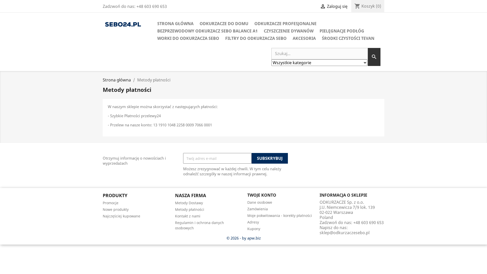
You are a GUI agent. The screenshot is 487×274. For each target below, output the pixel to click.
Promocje (110, 202)
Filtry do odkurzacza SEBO (256, 38)
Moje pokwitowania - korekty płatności (279, 215)
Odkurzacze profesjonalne (285, 23)
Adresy (253, 222)
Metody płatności (189, 209)
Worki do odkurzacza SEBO (188, 38)
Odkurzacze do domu (224, 23)
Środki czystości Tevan (348, 38)
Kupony (253, 228)
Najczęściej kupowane (121, 216)
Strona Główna (175, 23)
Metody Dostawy (189, 202)
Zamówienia (257, 209)
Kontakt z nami (187, 216)
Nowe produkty (116, 209)
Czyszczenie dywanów (289, 31)
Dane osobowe (259, 202)
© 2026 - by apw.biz (244, 238)
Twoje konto (261, 195)
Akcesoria (304, 38)
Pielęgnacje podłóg (342, 31)
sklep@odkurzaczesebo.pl (345, 232)
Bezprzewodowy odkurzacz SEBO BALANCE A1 (207, 31)
